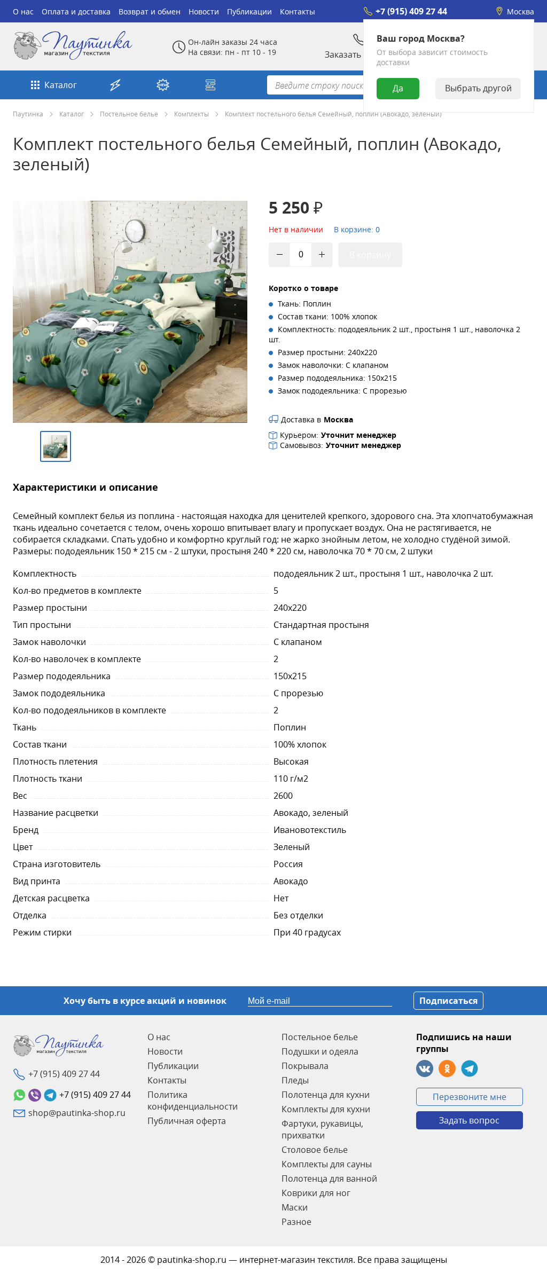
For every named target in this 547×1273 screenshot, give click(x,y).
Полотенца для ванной (329, 1178)
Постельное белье (129, 113)
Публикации (249, 11)
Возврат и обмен (150, 11)
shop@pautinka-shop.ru (77, 1113)
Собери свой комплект (212, 84)
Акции (116, 84)
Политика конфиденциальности (192, 1100)
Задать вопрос (469, 1120)
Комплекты (191, 113)
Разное (296, 1222)
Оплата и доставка (76, 11)
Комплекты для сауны (327, 1164)
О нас (23, 11)
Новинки (164, 84)
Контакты (297, 11)
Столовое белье (315, 1150)
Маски (295, 1207)
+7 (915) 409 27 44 (411, 11)
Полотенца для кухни (326, 1095)
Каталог (60, 85)
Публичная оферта (186, 1121)
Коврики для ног (316, 1193)
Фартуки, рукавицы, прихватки (322, 1129)
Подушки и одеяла (320, 1051)
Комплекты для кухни (326, 1109)
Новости (204, 11)
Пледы (295, 1080)
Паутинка (28, 113)
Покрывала (305, 1066)
